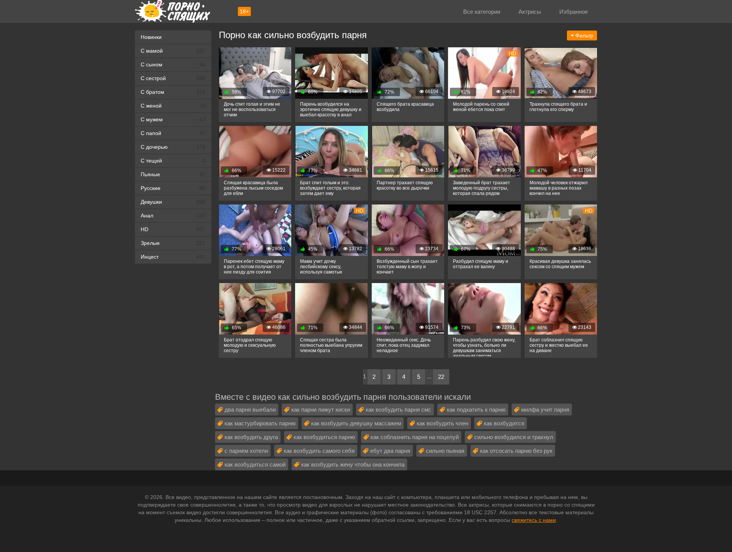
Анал (173, 215)
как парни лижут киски (320, 409)
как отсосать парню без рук (516, 450)
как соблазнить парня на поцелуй (415, 437)
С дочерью (173, 147)
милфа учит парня (545, 409)
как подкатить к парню (476, 409)
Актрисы (529, 11)
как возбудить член (442, 423)
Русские (173, 188)
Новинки (151, 37)
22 (441, 376)
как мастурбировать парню (260, 423)
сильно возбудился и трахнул (513, 437)
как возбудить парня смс (398, 409)
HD (173, 229)
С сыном (173, 64)
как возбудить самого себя (319, 450)
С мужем (173, 119)
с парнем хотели (246, 450)
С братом (173, 92)
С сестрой (173, 78)
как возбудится (504, 423)
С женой (173, 106)
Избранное (573, 11)
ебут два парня (390, 450)
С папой (173, 133)
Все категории (481, 11)
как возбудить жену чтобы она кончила (353, 464)
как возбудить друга (251, 437)
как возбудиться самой (255, 464)
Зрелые (173, 243)
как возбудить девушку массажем (356, 423)
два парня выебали (250, 409)
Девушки (173, 202)
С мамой (173, 51)
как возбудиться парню (324, 437)
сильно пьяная (445, 450)
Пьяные (173, 174)
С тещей (173, 161)
